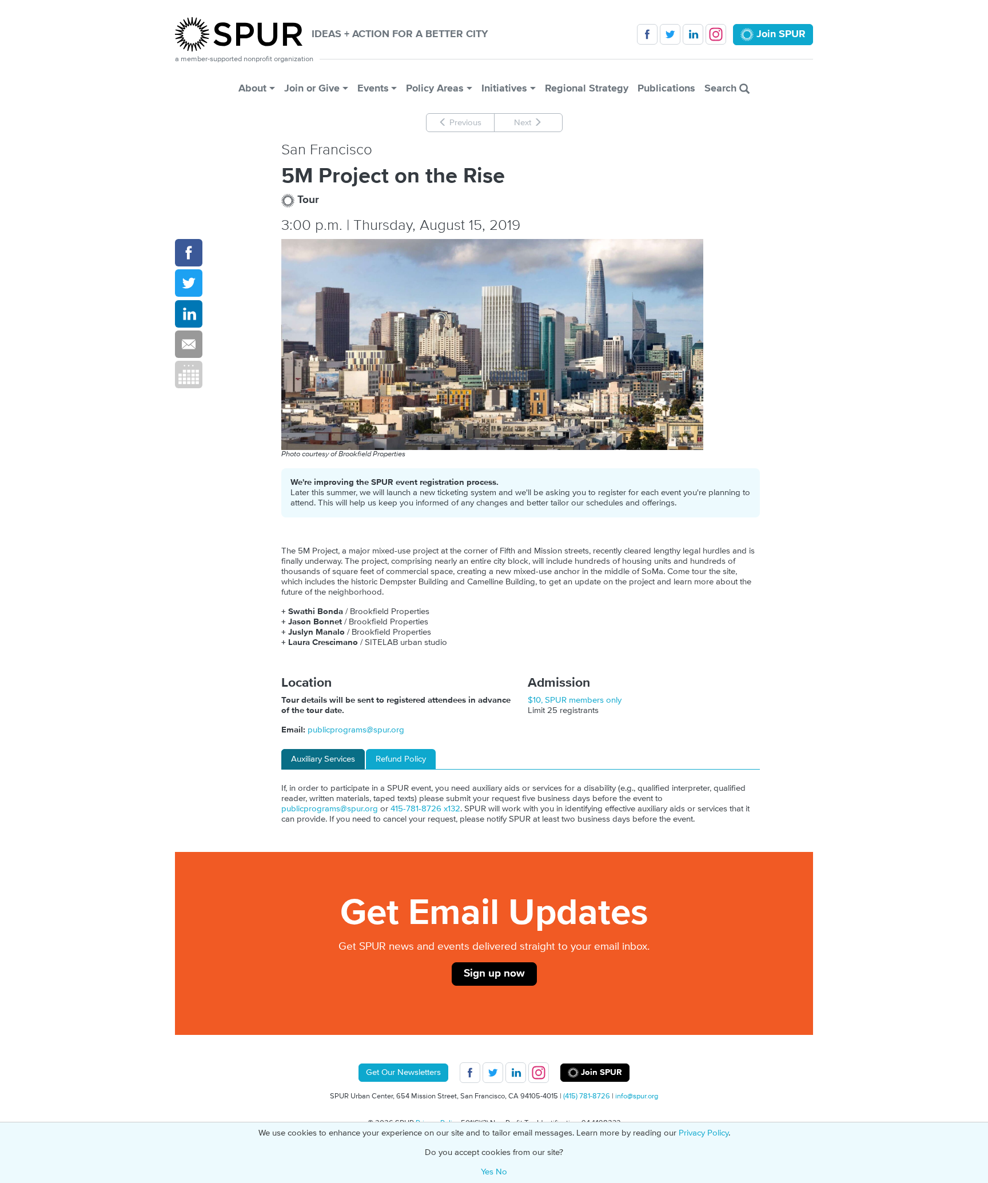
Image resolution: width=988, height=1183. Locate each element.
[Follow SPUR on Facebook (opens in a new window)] (647, 34)
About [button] (252, 88)
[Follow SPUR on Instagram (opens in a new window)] (716, 34)
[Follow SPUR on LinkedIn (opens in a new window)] (693, 34)
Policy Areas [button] (435, 88)
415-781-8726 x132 (425, 808)
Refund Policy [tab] (401, 759)
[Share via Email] (188, 344)
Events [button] (373, 88)
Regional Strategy (586, 88)
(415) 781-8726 (586, 1096)
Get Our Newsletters (403, 1072)
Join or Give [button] (312, 88)
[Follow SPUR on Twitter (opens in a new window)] (670, 34)
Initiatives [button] (504, 88)
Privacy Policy (703, 1133)
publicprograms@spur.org (356, 729)
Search (721, 88)
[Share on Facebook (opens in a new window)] (188, 252)
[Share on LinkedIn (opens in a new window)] (188, 314)
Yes (487, 1171)
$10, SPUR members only (575, 700)
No (501, 1171)
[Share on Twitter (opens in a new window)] (188, 283)
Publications (666, 88)
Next (523, 122)
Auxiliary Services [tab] (323, 759)
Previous (464, 122)
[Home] (243, 34)
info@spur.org (636, 1096)
